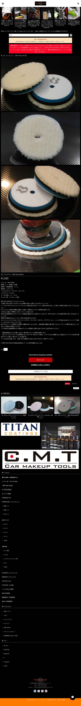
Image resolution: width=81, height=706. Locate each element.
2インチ (6, 532)
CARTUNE (6, 649)
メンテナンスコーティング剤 (11, 558)
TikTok (6, 666)
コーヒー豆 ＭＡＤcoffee (10, 481)
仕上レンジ (6, 514)
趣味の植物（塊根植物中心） (10, 477)
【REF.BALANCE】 (7, 485)
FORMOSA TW (6, 497)
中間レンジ (6, 510)
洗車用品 (4, 546)
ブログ (5, 615)
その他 (5, 540)
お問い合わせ (7, 627)
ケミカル (6, 554)
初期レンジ (6, 506)
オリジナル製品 (6, 493)
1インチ (5, 536)
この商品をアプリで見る (40, 371)
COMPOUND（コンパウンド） (11, 502)
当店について (7, 611)
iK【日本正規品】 (7, 489)
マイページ (6, 623)
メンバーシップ (8, 619)
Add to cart (40, 360)
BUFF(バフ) (5, 520)
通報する (76, 388)
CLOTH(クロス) (6, 581)
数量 (2, 349)
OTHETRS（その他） (8, 585)
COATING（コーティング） (10, 573)
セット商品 (6, 550)
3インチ (6, 528)
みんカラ (6, 645)
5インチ (6, 524)
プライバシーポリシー (9, 631)
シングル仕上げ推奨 (8, 589)
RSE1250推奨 (6, 593)
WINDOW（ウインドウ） (9, 577)
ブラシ (5, 563)
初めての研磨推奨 (7, 601)
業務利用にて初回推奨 (8, 597)
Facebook (6, 653)
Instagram (6, 662)
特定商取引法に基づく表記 (11, 635)
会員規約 (63, 699)
